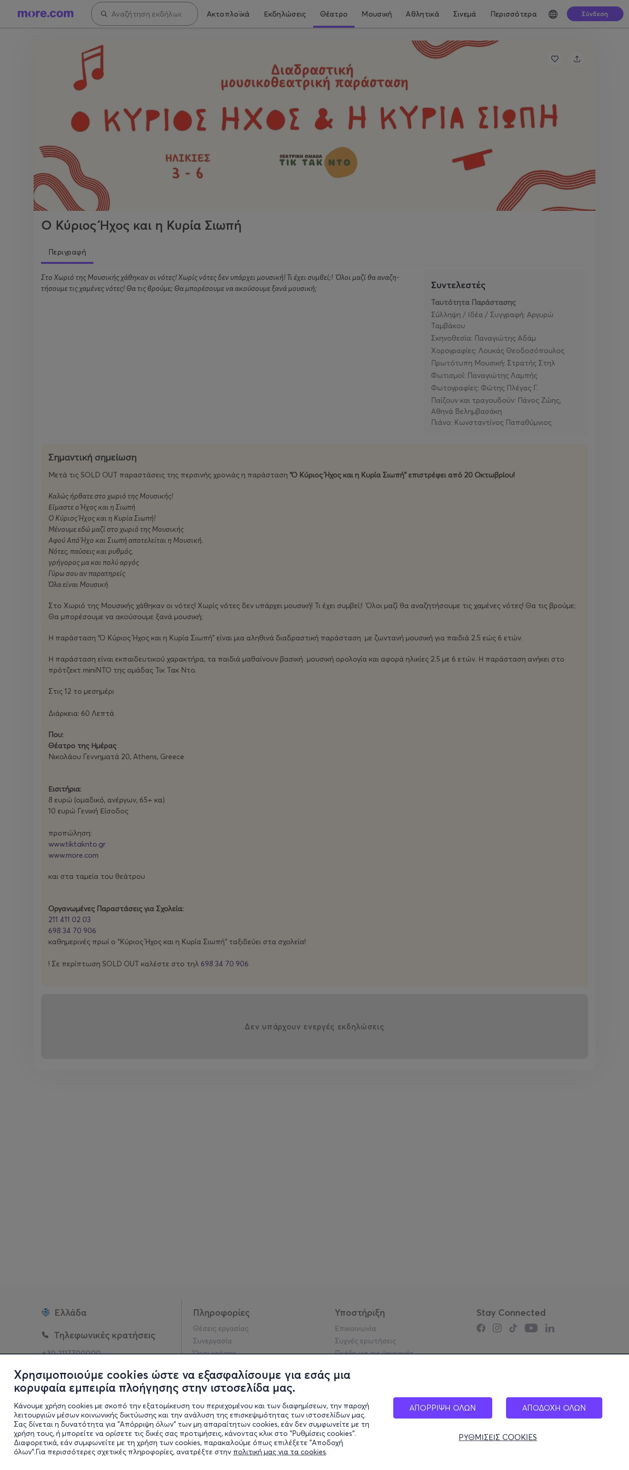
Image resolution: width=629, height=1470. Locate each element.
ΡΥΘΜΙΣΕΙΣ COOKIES (498, 1437)
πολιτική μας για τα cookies (279, 1451)
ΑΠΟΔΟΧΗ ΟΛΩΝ (554, 1407)
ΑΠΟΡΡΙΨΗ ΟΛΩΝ (442, 1407)
